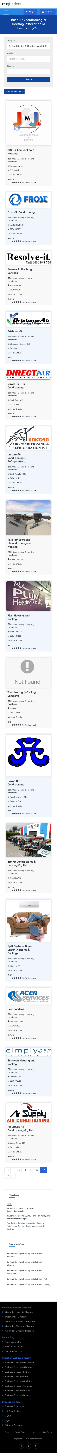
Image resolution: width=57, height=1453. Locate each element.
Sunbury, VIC (15, 708)
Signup (8, 1416)
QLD (16, 1209)
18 (7, 1176)
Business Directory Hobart (17, 1391)
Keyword (10, 66)
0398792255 (15, 1081)
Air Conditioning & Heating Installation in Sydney (28, 1284)
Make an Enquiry (15, 175)
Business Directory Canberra (18, 1386)
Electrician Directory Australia (19, 1331)
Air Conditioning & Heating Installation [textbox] (28, 46)
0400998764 (15, 290)
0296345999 (15, 229)
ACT (23, 1209)
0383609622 (15, 636)
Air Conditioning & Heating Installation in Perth (27, 1279)
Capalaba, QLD (16, 1022)
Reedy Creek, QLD (17, 1143)
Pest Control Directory (16, 1317)
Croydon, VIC (15, 966)
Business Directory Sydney (18, 1372)
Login (7, 1421)
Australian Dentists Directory (19, 1312)
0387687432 (15, 170)
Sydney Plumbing (14, 1351)
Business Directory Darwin (17, 1395)
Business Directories (14, 1406)
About (7, 1432)
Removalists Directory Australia (20, 1322)
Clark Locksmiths (13, 1342)
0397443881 (15, 713)
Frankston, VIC (15, 286)
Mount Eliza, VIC (16, 559)
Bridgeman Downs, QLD (20, 344)
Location (10, 53)
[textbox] (28, 59)
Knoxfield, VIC (15, 1077)
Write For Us (47, 1432)
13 (18, 1170)
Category (11, 41)
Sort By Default (13, 91)
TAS (30, 1209)
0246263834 (15, 801)
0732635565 (15, 348)
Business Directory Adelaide (18, 1381)
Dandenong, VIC (16, 166)
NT (33, 1209)
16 (37, 1170)
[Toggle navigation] (6, 11)
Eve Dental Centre (14, 1347)
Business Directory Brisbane (18, 1367)
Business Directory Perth (16, 1377)
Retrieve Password (14, 1425)
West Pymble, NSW (18, 474)
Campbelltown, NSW (18, 797)
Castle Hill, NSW (16, 225)
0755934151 (15, 1147)
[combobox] (28, 46)
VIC (12, 1209)
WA (26, 1209)
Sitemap (34, 1432)
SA (20, 1209)
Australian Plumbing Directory (19, 1326)
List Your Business (13, 1411)
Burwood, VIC (15, 878)
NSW (9, 1209)
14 (24, 1170)
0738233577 (15, 1026)
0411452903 (15, 404)
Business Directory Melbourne (19, 1363)
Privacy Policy (20, 1432)
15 (31, 1170)
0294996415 (15, 478)
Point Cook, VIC (16, 400)
